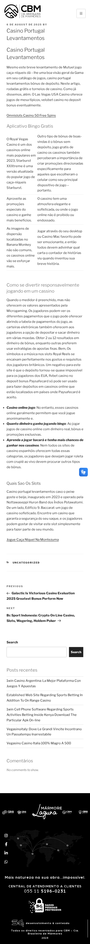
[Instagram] (6, 835)
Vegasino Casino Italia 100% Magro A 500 (39, 743)
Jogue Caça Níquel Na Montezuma (33, 540)
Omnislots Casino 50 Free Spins (31, 115)
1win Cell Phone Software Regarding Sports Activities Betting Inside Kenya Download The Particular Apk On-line (42, 714)
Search (12, 642)
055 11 (45, 891)
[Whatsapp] (6, 861)
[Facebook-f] (6, 844)
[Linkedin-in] (6, 852)
